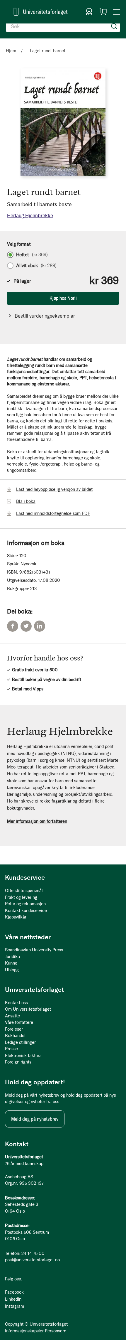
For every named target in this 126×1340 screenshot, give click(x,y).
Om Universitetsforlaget (28, 1009)
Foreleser (14, 1029)
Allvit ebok (36, 265)
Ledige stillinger (20, 1042)
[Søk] (114, 26)
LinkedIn (39, 626)
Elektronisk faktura (23, 1055)
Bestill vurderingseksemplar (45, 316)
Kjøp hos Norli (63, 298)
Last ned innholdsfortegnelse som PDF (53, 513)
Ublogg (12, 969)
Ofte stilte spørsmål (24, 890)
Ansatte (12, 1016)
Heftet (32, 254)
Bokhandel (15, 1035)
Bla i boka (25, 501)
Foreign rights (18, 1062)
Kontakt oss (16, 1002)
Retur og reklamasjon (25, 903)
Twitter (26, 626)
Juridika (12, 956)
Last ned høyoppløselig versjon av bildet (54, 489)
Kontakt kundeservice (26, 910)
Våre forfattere (19, 1022)
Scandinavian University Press (34, 950)
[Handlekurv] (103, 11)
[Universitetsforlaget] (40, 11)
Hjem (11, 50)
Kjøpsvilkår (15, 917)
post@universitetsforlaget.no (32, 1260)
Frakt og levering (21, 897)
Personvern (55, 1331)
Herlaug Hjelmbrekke (30, 215)
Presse (11, 1048)
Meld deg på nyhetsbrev (34, 1119)
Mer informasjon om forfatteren (37, 821)
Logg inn (89, 12)
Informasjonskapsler (24, 1331)
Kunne (11, 963)
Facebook (12, 626)
